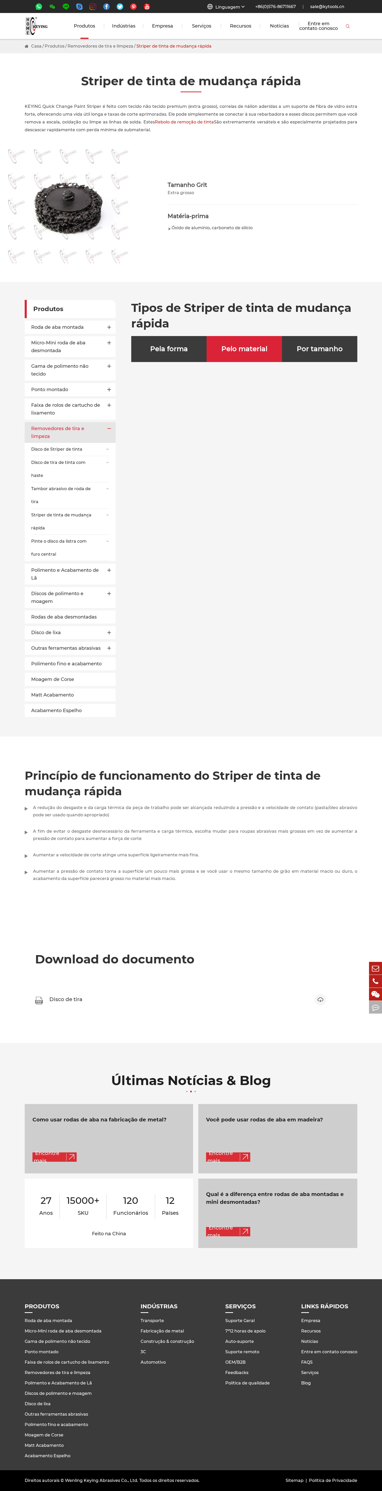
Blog (306, 1383)
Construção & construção (167, 1341)
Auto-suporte (239, 1341)
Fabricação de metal (162, 1331)
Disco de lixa (46, 632)
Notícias (279, 26)
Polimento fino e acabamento (66, 664)
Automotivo (153, 1362)
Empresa (162, 26)
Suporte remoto (242, 1351)
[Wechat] (375, 994)
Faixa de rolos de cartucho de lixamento (65, 409)
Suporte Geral (240, 1320)
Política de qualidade (247, 1383)
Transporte (152, 1320)
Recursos (240, 26)
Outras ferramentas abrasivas (66, 648)
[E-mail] (375, 968)
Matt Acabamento (52, 695)
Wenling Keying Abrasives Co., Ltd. (101, 1480)
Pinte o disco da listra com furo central (59, 548)
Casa (36, 46)
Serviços (201, 26)
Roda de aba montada (57, 327)
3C (143, 1351)
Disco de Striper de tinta (56, 449)
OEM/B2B (235, 1362)
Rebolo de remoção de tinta (184, 122)
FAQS (307, 1362)
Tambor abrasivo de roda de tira (61, 495)
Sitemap (295, 1480)
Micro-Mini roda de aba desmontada (58, 346)
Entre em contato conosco (318, 26)
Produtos (84, 26)
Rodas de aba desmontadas (64, 617)
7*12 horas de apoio (245, 1331)
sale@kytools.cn (327, 6)
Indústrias (123, 26)
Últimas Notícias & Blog (191, 1081)
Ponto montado (49, 389)
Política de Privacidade (333, 1480)
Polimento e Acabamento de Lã (65, 574)
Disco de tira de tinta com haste (58, 469)
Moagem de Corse (52, 679)
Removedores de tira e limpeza (100, 46)
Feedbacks (236, 1372)
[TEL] (375, 981)
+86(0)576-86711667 (275, 6)
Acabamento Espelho (56, 710)
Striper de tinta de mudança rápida (174, 46)
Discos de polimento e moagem (57, 597)
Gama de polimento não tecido (59, 370)
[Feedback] (375, 1007)
